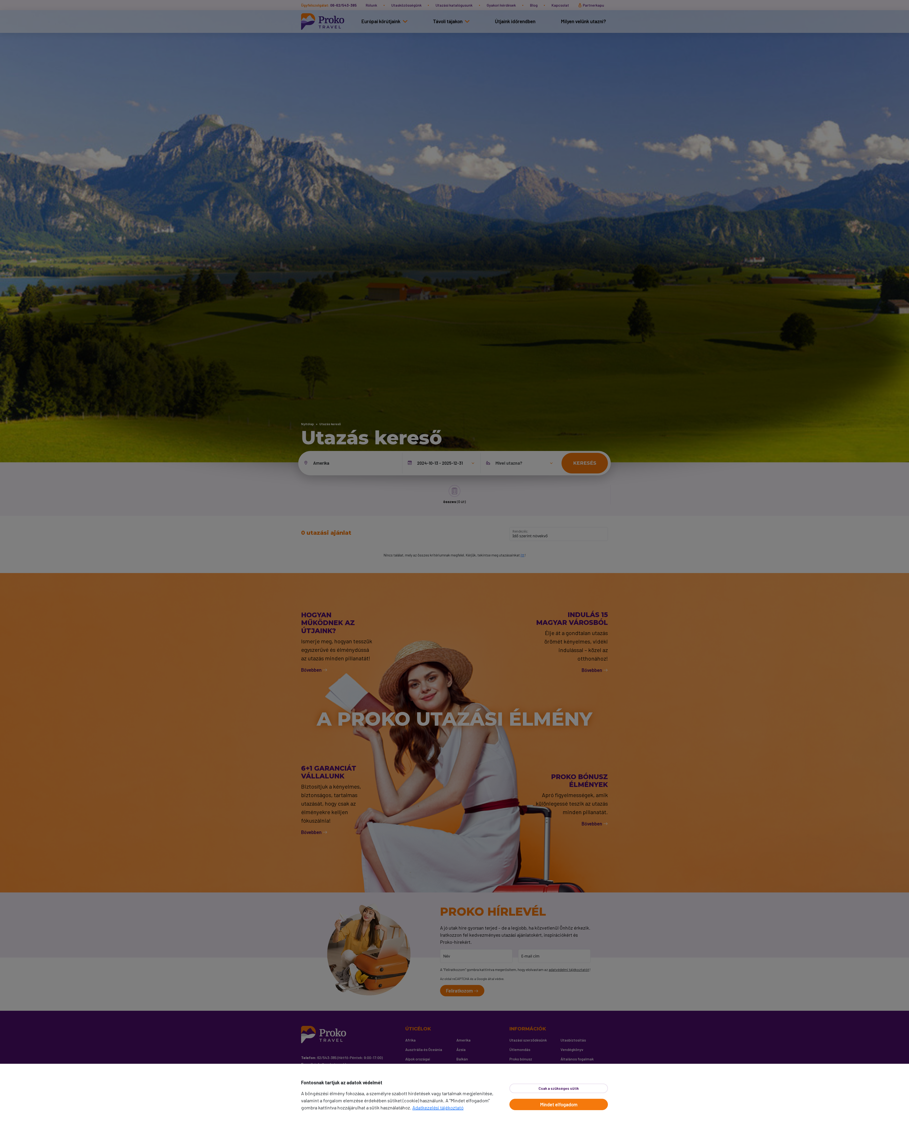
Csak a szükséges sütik (559, 1088)
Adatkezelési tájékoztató (437, 1107)
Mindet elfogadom (558, 1104)
